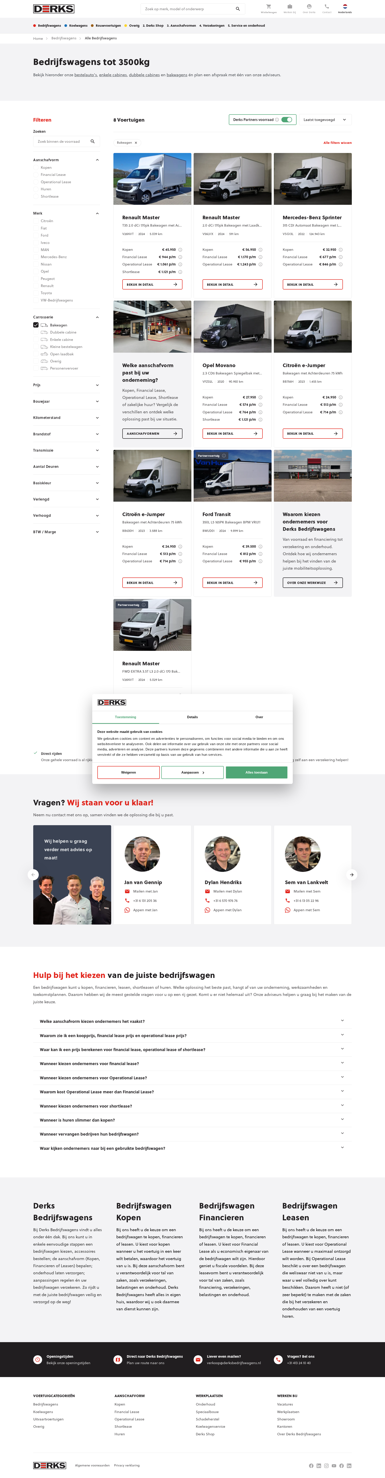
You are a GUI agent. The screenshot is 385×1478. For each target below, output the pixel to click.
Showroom (286, 1419)
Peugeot (48, 278)
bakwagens (177, 75)
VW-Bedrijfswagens (57, 300)
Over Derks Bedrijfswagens (299, 1434)
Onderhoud (205, 1404)
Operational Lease (56, 181)
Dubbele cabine (63, 332)
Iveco (45, 242)
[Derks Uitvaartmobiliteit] (341, 1465)
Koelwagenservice (210, 1426)
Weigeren (128, 772)
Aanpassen (190, 772)
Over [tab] (259, 717)
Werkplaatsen (288, 1411)
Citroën (47, 220)
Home (38, 38)
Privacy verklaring (127, 1465)
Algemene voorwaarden (92, 1465)
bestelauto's (85, 75)
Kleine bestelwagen (66, 346)
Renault (47, 285)
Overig (55, 361)
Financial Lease (53, 174)
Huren (46, 189)
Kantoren (284, 1426)
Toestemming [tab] (125, 717)
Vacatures (285, 1404)
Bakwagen (58, 325)
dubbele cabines (144, 75)
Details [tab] (192, 717)
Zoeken (39, 131)
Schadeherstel (207, 1419)
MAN (45, 249)
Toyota (46, 292)
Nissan (46, 264)
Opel (45, 271)
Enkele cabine (61, 339)
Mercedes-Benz (54, 256)
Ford (44, 235)
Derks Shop (205, 1434)
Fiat (44, 228)
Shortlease (50, 196)
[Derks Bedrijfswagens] (53, 8)
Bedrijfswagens (45, 1404)
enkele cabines (113, 75)
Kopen (46, 167)
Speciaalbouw (207, 1411)
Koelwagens (43, 1411)
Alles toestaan (257, 772)
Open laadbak (62, 354)
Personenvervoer (64, 368)
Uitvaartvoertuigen (48, 1419)
